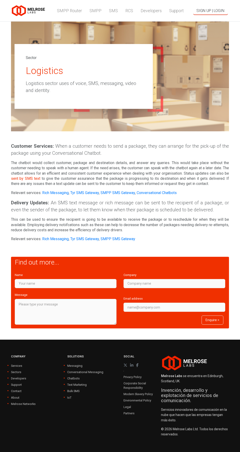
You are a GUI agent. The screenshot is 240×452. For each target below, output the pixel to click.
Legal (127, 407)
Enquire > (212, 320)
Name (19, 275)
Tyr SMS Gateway (84, 193)
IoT (69, 397)
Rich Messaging (55, 193)
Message (21, 295)
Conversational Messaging (85, 372)
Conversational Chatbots (157, 193)
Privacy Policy (133, 377)
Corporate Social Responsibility (135, 386)
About (15, 397)
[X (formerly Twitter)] (125, 365)
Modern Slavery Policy (138, 394)
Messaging (74, 365)
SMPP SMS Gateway (118, 193)
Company (130, 275)
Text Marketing (77, 384)
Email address (133, 298)
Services (16, 365)
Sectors (16, 372)
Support (16, 384)
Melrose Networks (23, 404)
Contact (16, 391)
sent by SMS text (25, 178)
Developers (18, 378)
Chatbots (73, 378)
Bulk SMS (73, 391)
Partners (129, 413)
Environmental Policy (137, 400)
